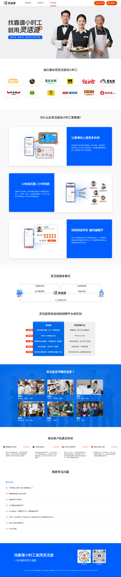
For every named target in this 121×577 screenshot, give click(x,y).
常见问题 (53, 3)
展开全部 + (10, 482)
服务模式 (28, 3)
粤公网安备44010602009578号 (78, 570)
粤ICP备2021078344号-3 (62, 570)
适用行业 (41, 3)
